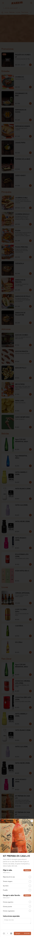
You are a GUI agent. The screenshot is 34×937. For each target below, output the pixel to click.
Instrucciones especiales (11, 916)
